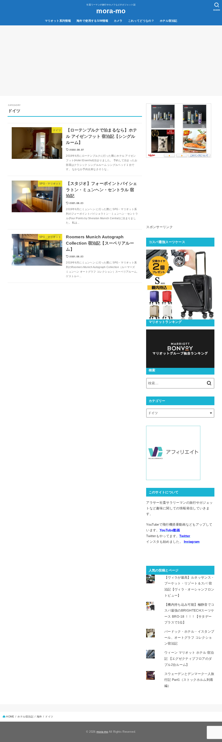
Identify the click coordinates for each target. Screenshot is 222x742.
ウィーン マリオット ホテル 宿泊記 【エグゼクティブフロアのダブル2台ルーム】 (189, 658)
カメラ (118, 20)
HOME (10, 716)
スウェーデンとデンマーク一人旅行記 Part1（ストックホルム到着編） (189, 680)
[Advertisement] (111, 58)
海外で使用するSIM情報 (92, 20)
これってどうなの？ (141, 20)
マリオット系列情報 (58, 20)
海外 (39, 716)
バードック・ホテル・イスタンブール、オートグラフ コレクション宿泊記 (189, 637)
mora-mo (111, 11)
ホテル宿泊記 (168, 20)
